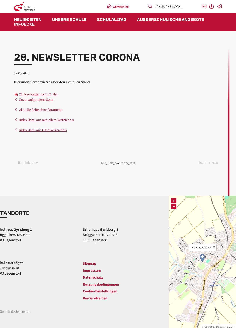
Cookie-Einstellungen (100, 291)
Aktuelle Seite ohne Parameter (41, 109)
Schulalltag (111, 20)
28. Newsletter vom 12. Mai (38, 94)
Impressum (92, 270)
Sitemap (89, 263)
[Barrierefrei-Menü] (211, 6)
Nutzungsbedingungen (101, 284)
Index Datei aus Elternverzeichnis (43, 130)
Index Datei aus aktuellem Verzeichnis (46, 120)
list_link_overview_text (118, 163)
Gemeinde (121, 6)
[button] (204, 7)
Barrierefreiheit (95, 298)
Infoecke (24, 24)
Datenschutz (93, 277)
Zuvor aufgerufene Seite (36, 99)
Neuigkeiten (27, 20)
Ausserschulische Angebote (170, 20)
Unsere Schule (69, 20)
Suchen (150, 7)
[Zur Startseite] (24, 6)
